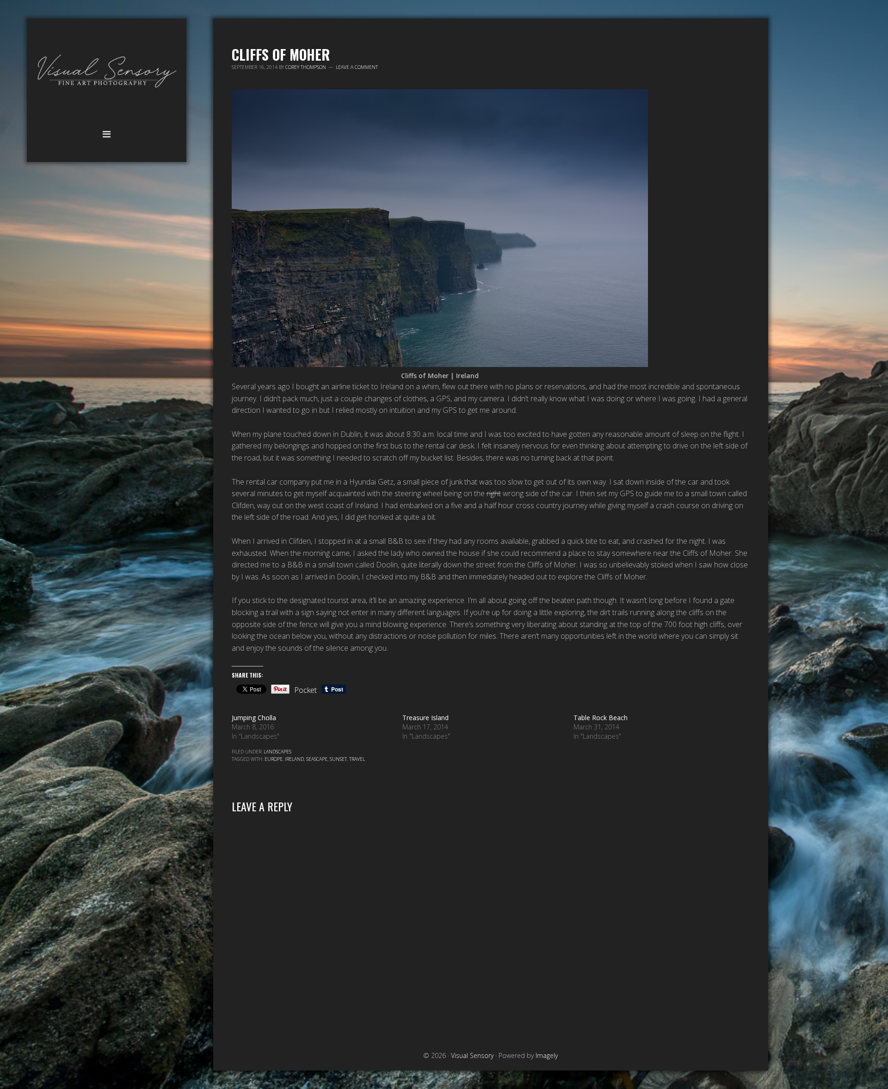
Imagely (547, 1055)
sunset (338, 759)
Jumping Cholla (254, 717)
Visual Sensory (107, 71)
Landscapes (277, 751)
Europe (274, 759)
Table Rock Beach (601, 717)
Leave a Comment (357, 67)
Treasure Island (425, 717)
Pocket (305, 690)
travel (357, 759)
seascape (316, 759)
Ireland (294, 759)
